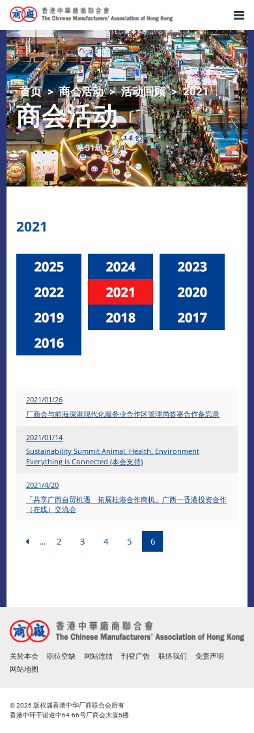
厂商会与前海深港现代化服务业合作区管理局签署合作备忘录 (122, 414)
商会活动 (81, 91)
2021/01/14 (44, 437)
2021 (196, 91)
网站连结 (98, 656)
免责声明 (209, 656)
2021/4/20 (42, 485)
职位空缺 (61, 656)
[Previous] (26, 541)
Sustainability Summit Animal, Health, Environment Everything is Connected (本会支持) (112, 456)
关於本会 (24, 656)
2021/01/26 (44, 399)
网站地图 (24, 669)
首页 (31, 91)
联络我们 (172, 656)
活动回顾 (143, 91)
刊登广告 (135, 656)
